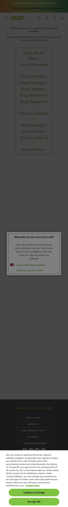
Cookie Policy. (32, 485)
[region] (34, 478)
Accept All (34, 501)
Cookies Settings (34, 492)
